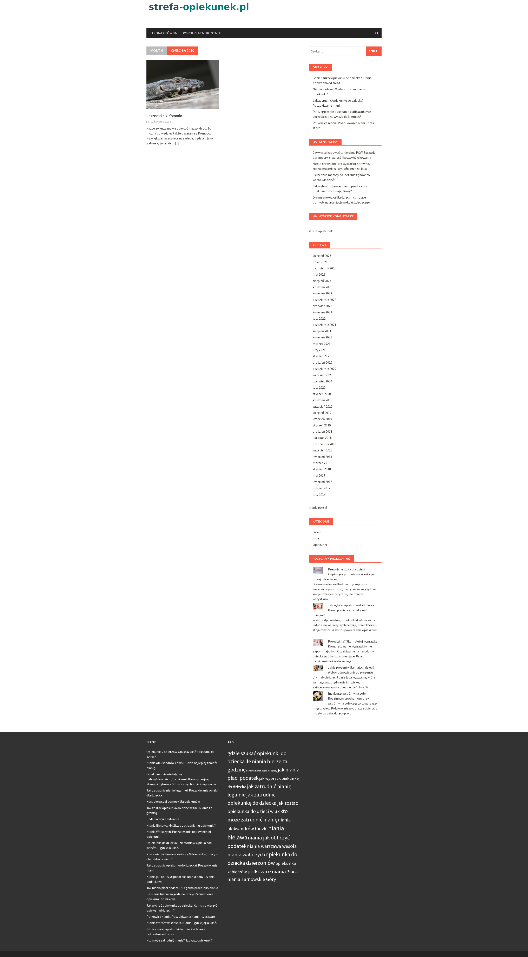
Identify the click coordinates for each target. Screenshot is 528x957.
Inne (316, 538)
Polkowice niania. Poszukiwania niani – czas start (181, 916)
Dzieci (317, 532)
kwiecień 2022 (322, 312)
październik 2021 (324, 325)
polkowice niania (267, 871)
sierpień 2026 (322, 256)
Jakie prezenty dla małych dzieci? (351, 667)
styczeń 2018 (322, 469)
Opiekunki (320, 545)
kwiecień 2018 (322, 457)
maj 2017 (319, 475)
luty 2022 (319, 318)
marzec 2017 (321, 488)
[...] (177, 143)
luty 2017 (319, 494)
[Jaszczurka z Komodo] (182, 84)
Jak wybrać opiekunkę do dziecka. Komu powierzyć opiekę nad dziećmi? (344, 610)
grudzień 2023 (322, 287)
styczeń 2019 (322, 425)
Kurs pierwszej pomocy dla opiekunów (173, 801)
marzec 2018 (321, 463)
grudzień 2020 (322, 362)
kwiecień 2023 (322, 293)
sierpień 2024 (322, 281)
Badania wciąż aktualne (162, 819)
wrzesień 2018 (322, 450)
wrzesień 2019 (322, 406)
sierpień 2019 (322, 413)
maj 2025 (319, 274)
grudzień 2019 (322, 400)
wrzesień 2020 (322, 375)
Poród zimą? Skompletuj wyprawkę (352, 641)
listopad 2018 (322, 438)
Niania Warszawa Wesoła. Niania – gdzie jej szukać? (181, 923)
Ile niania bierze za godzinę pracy (261, 770)
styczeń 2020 (322, 394)
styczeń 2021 (322, 356)
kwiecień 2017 (322, 482)
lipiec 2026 (320, 262)
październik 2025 (324, 268)
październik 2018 (324, 444)
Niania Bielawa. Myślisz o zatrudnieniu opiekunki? (181, 825)
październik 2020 (324, 369)
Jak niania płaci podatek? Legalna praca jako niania (182, 888)
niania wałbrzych (246, 854)
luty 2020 (319, 387)
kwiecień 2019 (322, 419)
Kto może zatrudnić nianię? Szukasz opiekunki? (179, 940)
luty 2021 (319, 350)
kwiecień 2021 (322, 337)
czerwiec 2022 (322, 306)
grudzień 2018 (322, 431)
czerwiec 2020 (322, 381)
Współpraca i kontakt (202, 33)
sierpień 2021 (322, 331)
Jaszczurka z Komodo (164, 115)
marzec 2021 (321, 344)
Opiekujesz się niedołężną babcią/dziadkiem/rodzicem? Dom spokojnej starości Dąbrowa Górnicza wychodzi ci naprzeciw (181, 779)
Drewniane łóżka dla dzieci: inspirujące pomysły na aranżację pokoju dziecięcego (343, 574)
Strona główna (163, 33)
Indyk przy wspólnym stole (347, 693)
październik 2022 (324, 300)
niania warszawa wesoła (272, 846)
